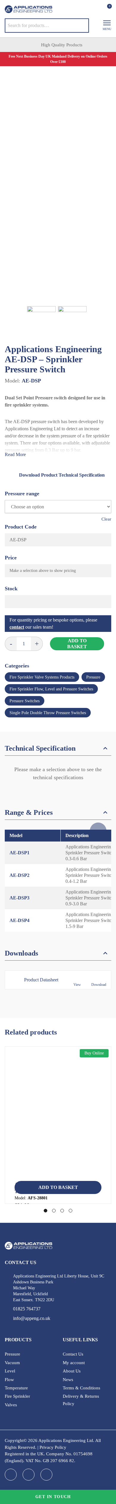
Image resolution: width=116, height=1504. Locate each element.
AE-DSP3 (19, 897)
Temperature (16, 1388)
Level (10, 1371)
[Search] (80, 25)
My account (74, 1362)
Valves (11, 1404)
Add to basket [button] (58, 1187)
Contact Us (73, 1354)
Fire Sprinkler (17, 1396)
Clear (106, 519)
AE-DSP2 (19, 875)
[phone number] (69, 10)
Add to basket (77, 643)
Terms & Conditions (81, 1388)
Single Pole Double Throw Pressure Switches (48, 713)
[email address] (81, 10)
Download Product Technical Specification (62, 474)
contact (17, 627)
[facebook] (11, 1475)
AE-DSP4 (19, 920)
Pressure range (22, 493)
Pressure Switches (25, 701)
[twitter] (46, 1475)
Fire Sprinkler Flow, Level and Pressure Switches (51, 689)
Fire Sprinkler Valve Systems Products (42, 677)
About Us (72, 1371)
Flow (9, 1379)
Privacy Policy (53, 1447)
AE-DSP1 (19, 852)
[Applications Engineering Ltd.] (28, 9)
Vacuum (12, 1362)
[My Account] (96, 9)
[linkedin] (29, 1475)
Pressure (93, 677)
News (68, 1379)
